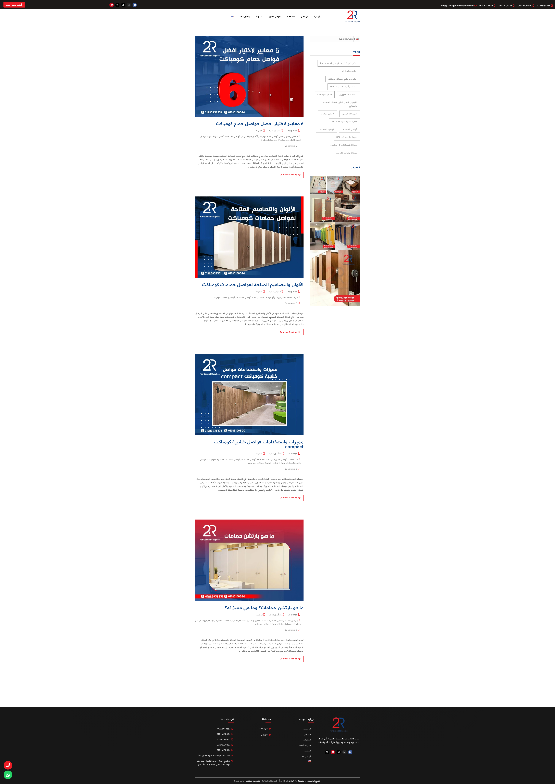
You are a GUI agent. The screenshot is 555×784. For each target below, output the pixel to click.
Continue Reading (288, 174)
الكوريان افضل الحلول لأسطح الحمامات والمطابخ (339, 104)
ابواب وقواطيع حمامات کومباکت (266, 297)
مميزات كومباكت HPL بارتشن (344, 145)
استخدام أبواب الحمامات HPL (343, 86)
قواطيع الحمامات (326, 129)
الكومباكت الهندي (349, 113)
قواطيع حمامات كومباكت (224, 297)
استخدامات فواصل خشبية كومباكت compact (277, 459)
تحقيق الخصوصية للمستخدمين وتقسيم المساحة (261, 620)
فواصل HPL (282, 140)
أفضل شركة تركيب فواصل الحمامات (241, 136)
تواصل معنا (244, 16)
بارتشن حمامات (291, 620)
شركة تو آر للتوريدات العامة (275, 780)
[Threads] (117, 5)
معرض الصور (275, 16)
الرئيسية (318, 16)
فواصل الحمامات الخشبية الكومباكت (224, 459)
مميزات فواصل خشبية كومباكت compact (266, 463)
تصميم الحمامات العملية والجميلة (223, 620)
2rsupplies (292, 130)
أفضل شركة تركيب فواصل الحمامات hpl (338, 63)
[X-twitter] (123, 5)
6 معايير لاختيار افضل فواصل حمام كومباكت (278, 136)
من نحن (304, 16)
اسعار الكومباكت (324, 94)
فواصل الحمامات (268, 140)
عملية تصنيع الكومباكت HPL (344, 121)
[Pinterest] (111, 5)
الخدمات (291, 16)
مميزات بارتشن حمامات (265, 624)
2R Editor (292, 453)
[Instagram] (129, 5)
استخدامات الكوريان (348, 94)
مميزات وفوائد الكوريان (346, 152)
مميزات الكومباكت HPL (346, 137)
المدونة (259, 16)
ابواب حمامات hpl (290, 297)
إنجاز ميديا (239, 780)
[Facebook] (135, 5)
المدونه (259, 130)
